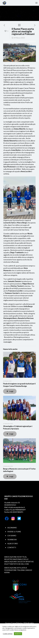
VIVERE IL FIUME (14, 532)
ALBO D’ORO (12, 543)
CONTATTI (11, 547)
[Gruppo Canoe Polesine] (4, 3)
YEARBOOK (12, 539)
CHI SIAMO (11, 536)
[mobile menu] (36, 2)
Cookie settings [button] (7, 634)
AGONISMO (12, 528)
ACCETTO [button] (18, 633)
